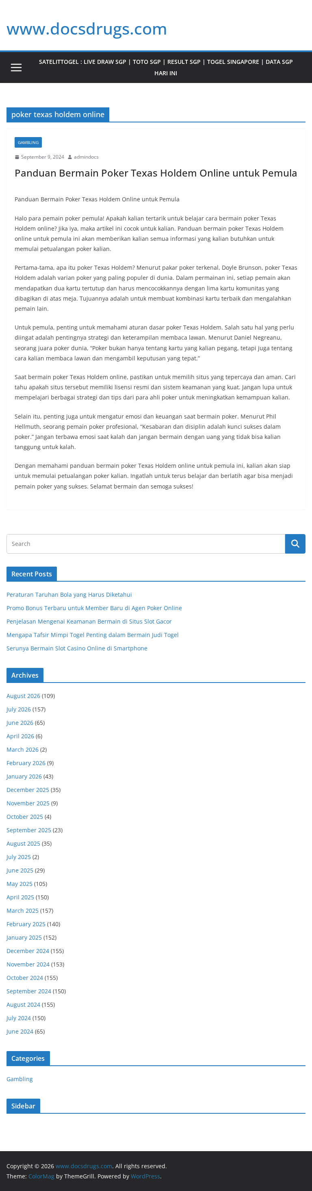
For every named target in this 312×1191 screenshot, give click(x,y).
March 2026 (22, 749)
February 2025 (26, 924)
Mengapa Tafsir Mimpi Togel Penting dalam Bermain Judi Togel (92, 635)
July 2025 (18, 857)
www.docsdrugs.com (86, 28)
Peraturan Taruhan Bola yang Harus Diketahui (69, 594)
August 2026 (23, 696)
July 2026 (18, 709)
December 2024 (27, 951)
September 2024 (28, 991)
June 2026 (19, 722)
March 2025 (22, 910)
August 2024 (23, 1004)
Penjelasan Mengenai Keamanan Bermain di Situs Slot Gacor (89, 621)
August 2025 (23, 843)
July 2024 (18, 1018)
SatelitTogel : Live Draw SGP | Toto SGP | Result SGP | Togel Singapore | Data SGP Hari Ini (166, 67)
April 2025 (20, 897)
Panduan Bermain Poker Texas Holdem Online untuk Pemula (156, 172)
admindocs (86, 156)
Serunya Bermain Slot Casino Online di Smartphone (76, 648)
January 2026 (24, 776)
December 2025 (27, 790)
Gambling (28, 142)
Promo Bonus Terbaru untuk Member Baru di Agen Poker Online (94, 608)
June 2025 (19, 870)
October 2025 (24, 816)
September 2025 (28, 830)
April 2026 (20, 736)
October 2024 (24, 978)
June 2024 (19, 1031)
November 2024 (28, 964)
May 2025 (19, 884)
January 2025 (24, 937)
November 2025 (28, 803)
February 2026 (26, 763)
